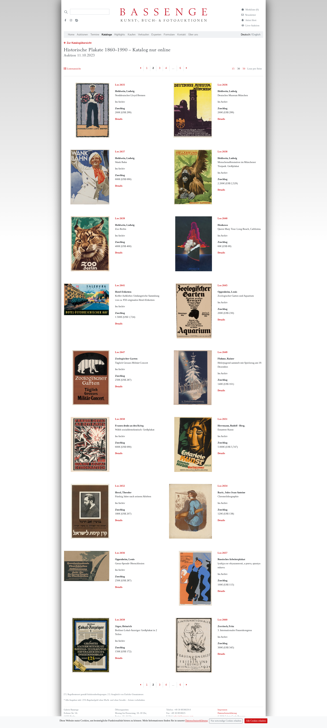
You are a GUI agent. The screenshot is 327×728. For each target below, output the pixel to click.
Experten (156, 34)
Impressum (222, 710)
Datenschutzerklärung (227, 713)
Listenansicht (74, 68)
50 (244, 68)
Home (71, 34)
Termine (94, 34)
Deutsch (245, 34)
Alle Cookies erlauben (256, 721)
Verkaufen (143, 34)
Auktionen (82, 34)
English (256, 34)
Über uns (193, 34)
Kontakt (181, 34)
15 (233, 68)
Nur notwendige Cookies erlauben (226, 721)
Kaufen (131, 34)
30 (238, 68)
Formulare (169, 34)
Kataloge (107, 34)
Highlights (119, 34)
